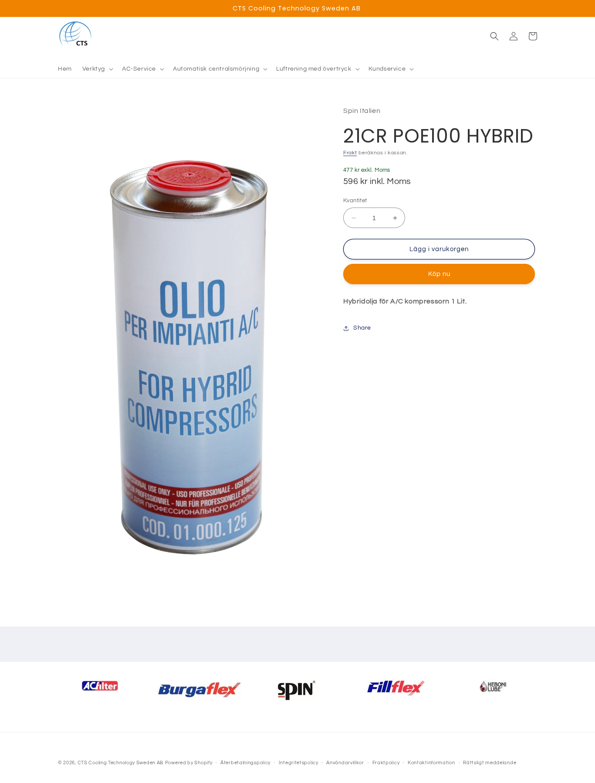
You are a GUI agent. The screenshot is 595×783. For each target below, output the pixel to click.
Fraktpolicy (386, 762)
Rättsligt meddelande (489, 762)
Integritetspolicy (298, 762)
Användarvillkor (345, 762)
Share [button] (362, 328)
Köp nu (439, 274)
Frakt (350, 153)
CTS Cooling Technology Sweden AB (120, 762)
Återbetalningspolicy (245, 762)
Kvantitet (355, 200)
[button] (97, 69)
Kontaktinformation (431, 762)
